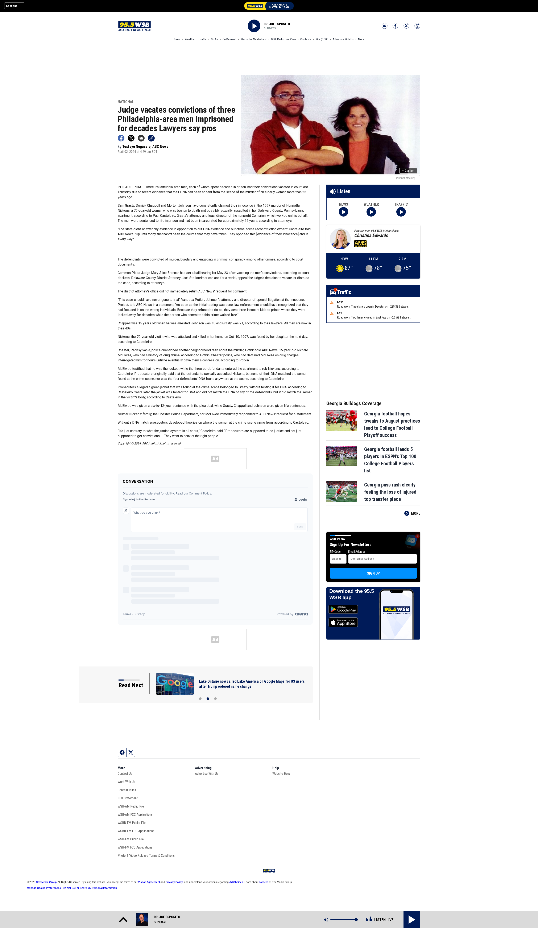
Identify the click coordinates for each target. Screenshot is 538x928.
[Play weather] (371, 212)
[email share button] (141, 138)
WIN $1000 (322, 39)
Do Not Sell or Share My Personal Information (90, 888)
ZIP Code (335, 551)
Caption (408, 170)
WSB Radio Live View (283, 39)
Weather (190, 39)
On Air (214, 39)
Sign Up (373, 573)
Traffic (203, 39)
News (177, 39)
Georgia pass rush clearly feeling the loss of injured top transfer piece (390, 492)
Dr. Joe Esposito (277, 24)
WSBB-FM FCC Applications (136, 831)
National (126, 102)
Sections (11, 6)
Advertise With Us (343, 39)
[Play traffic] (401, 212)
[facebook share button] (121, 138)
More (361, 39)
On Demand (229, 39)
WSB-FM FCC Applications (135, 847)
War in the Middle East (254, 39)
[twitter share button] (131, 138)
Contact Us (125, 774)
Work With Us (126, 782)
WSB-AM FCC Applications (135, 815)
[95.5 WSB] (269, 6)
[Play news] (343, 212)
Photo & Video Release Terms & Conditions (146, 856)
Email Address (356, 551)
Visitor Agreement (149, 882)
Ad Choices (236, 882)
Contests (305, 39)
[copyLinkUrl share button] (151, 138)
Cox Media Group (46, 882)
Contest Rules (127, 790)
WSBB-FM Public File (132, 823)
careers (263, 882)
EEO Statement (128, 798)
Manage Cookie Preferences (44, 888)
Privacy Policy (174, 882)
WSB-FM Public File (131, 839)
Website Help (281, 774)
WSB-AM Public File (131, 806)
